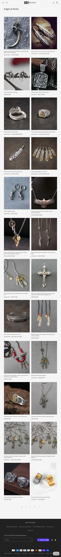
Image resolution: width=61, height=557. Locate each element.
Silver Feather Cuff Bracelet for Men (12, 334)
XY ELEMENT (9, 553)
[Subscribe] (30, 540)
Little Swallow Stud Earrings (10, 92)
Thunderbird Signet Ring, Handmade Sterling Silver (43, 132)
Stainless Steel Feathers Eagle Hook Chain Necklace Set (16, 294)
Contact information (49, 553)
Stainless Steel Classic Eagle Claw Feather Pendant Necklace (43, 457)
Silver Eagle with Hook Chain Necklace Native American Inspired (42, 212)
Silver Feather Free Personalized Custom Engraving (43, 51)
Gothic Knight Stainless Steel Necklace (40, 92)
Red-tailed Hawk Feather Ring (11, 132)
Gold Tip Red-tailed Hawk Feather (39, 171)
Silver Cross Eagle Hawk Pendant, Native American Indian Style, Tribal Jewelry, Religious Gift (43, 294)
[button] (3, 2)
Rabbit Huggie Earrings (9, 211)
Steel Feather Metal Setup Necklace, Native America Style (43, 253)
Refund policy (17, 553)
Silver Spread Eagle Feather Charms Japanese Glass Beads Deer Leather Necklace (16, 376)
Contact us (30, 530)
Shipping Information (11, 526)
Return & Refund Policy (39, 526)
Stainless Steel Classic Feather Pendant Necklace (42, 416)
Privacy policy (24, 553)
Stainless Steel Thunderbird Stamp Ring (40, 497)
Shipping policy (40, 553)
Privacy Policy (49, 526)
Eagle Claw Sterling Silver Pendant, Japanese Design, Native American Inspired (16, 52)
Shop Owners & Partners (25, 526)
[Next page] (39, 506)
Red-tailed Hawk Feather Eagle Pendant (13, 171)
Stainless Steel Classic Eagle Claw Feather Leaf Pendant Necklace (15, 457)
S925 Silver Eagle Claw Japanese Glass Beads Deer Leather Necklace (43, 335)
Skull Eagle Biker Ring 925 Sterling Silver (13, 497)
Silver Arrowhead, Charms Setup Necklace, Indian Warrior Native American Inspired (15, 253)
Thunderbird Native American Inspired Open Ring (15, 416)
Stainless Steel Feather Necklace (38, 375)
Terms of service (32, 553)
